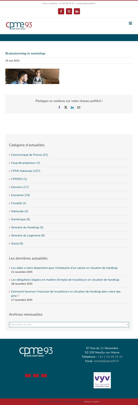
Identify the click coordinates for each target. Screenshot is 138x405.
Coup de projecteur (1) (25, 163)
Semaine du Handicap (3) (27, 227)
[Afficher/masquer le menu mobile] (131, 23)
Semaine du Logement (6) (28, 235)
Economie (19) (20, 195)
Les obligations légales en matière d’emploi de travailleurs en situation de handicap (65, 280)
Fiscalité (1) (18, 203)
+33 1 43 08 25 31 (110, 357)
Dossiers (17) (20, 187)
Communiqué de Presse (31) (29, 155)
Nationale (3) (19, 211)
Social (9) (17, 244)
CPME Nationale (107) (25, 171)
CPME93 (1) (19, 179)
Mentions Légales (91, 401)
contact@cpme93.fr (86, 3)
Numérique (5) (20, 219)
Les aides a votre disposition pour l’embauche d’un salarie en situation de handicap (64, 268)
